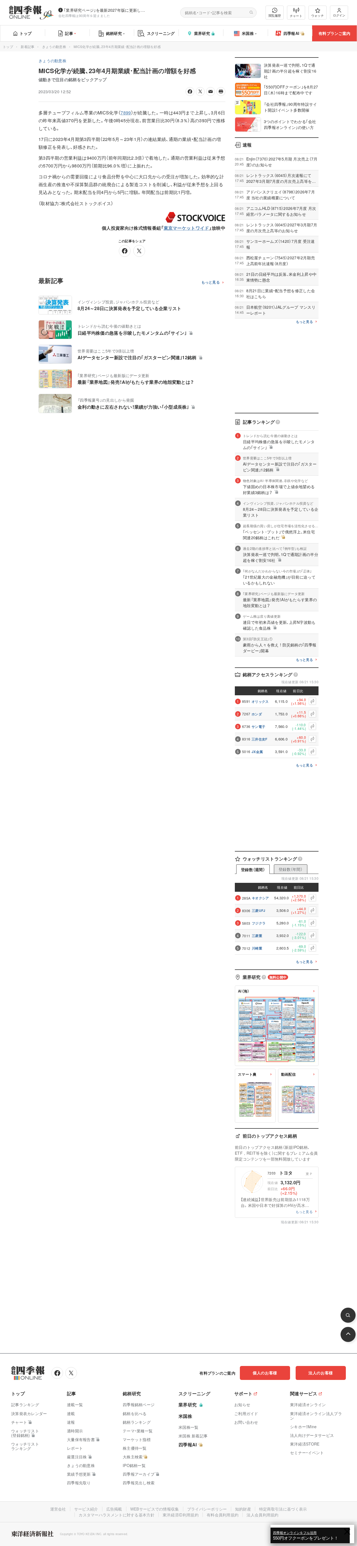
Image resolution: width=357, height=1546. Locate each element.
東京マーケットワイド (186, 228)
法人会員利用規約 (262, 1515)
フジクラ (259, 923)
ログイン (339, 15)
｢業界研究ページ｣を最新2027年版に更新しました (106, 10)
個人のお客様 (265, 1372)
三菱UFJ (259, 910)
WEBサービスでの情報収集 (154, 1509)
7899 (125, 112)
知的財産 (243, 1509)
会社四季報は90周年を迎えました (84, 15)
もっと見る (210, 282)
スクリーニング (161, 33)
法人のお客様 (320, 1372)
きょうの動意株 (54, 46)
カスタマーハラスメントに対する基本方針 (117, 1515)
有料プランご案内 (334, 33)
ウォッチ (317, 15)
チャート (296, 15)
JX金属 (257, 751)
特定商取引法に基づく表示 (283, 1509)
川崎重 (257, 948)
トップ (26, 33)
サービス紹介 (86, 1509)
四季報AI (291, 33)
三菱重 (257, 935)
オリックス (260, 701)
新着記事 (27, 46)
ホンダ (257, 713)
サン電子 (258, 726)
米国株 (248, 33)
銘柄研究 (114, 33)
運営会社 (58, 1509)
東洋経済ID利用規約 (181, 1515)
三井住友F (259, 739)
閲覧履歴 (275, 15)
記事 (69, 33)
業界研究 (202, 33)
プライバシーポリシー (207, 1509)
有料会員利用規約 (222, 1515)
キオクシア (260, 897)
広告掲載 (114, 1509)
